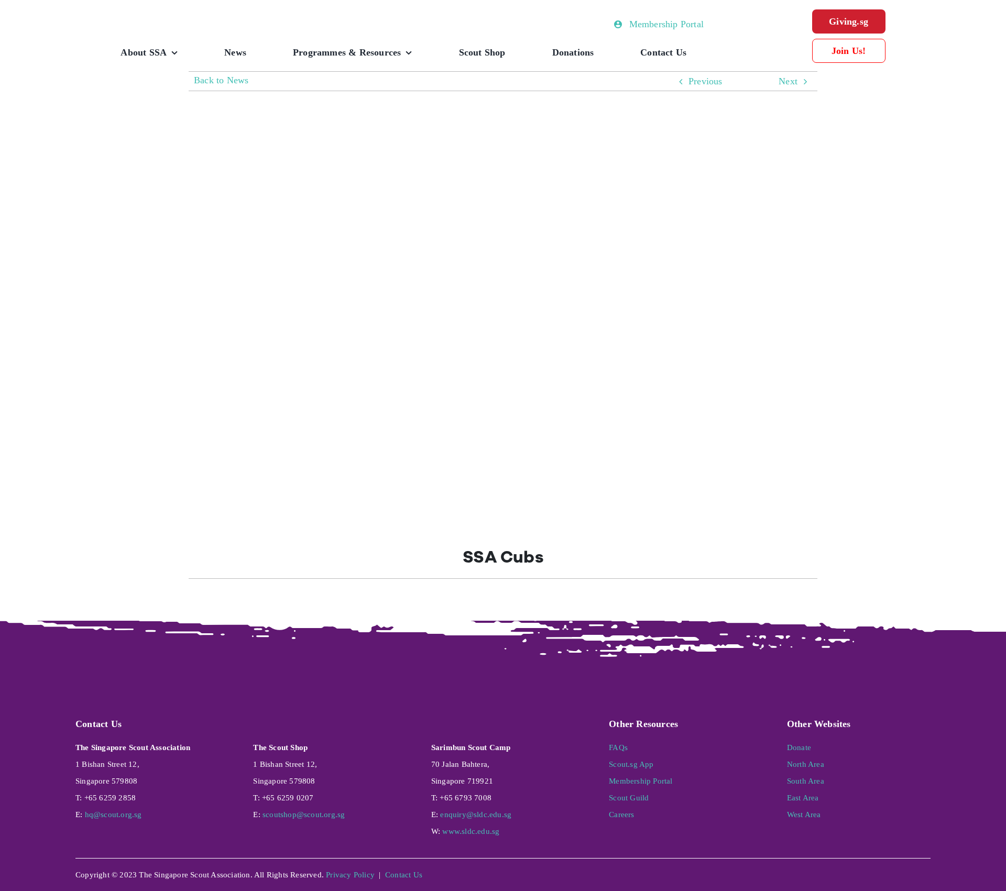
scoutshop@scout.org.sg (304, 814)
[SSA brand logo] (183, 14)
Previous (705, 81)
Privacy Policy (350, 875)
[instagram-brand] (859, 868)
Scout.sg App (631, 764)
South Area (805, 781)
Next (788, 81)
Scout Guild (629, 798)
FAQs (618, 747)
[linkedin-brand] (887, 868)
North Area (805, 764)
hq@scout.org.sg (113, 814)
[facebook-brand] (831, 868)
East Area (803, 798)
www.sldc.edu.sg (470, 831)
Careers (621, 814)
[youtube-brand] (916, 868)
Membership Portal (640, 781)
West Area (804, 814)
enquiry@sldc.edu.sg (475, 814)
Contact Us (403, 875)
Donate (799, 747)
